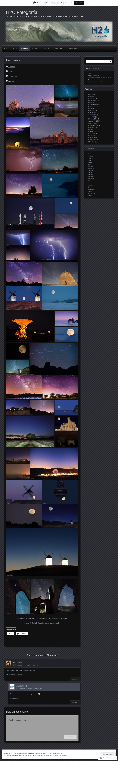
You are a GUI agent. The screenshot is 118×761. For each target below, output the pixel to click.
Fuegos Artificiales (93, 76)
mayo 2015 (91, 133)
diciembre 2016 (92, 100)
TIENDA (35, 48)
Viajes (89, 191)
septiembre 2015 (93, 125)
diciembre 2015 (92, 119)
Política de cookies (61, 755)
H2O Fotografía (21, 12)
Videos (90, 195)
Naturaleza (91, 166)
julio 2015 (91, 129)
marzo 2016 (91, 113)
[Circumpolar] (11, 76)
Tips (89, 187)
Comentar (70, 737)
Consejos (91, 156)
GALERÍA (24, 48)
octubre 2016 (92, 102)
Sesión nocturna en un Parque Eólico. (99, 78)
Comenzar (79, 3)
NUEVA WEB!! (73, 48)
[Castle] (9, 71)
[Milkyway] (10, 81)
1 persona (18, 675)
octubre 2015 (92, 123)
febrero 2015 (92, 140)
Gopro (89, 164)
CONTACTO (46, 48)
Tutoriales (91, 189)
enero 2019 (91, 94)
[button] (30, 101)
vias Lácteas (91, 193)
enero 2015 (91, 142)
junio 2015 (91, 131)
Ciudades (91, 154)
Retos (89, 181)
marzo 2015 (91, 137)
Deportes (90, 158)
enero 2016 (91, 117)
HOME (6, 48)
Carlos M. (22, 685)
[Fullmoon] (10, 67)
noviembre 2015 (93, 121)
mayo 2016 (91, 111)
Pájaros (90, 172)
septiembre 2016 (93, 104)
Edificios (90, 162)
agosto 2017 (91, 96)
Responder (75, 679)
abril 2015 (91, 135)
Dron (89, 160)
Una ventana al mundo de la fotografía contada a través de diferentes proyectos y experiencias (44, 16)
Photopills (91, 174)
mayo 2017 (91, 98)
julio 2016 (91, 108)
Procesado (91, 177)
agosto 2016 (91, 106)
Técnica (90, 185)
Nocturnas (91, 168)
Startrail (90, 183)
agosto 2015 (91, 127)
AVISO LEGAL (59, 48)
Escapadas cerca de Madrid (96, 82)
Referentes (91, 179)
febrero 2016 (92, 115)
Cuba (89, 74)
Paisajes (90, 170)
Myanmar (90, 80)
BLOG (15, 48)
